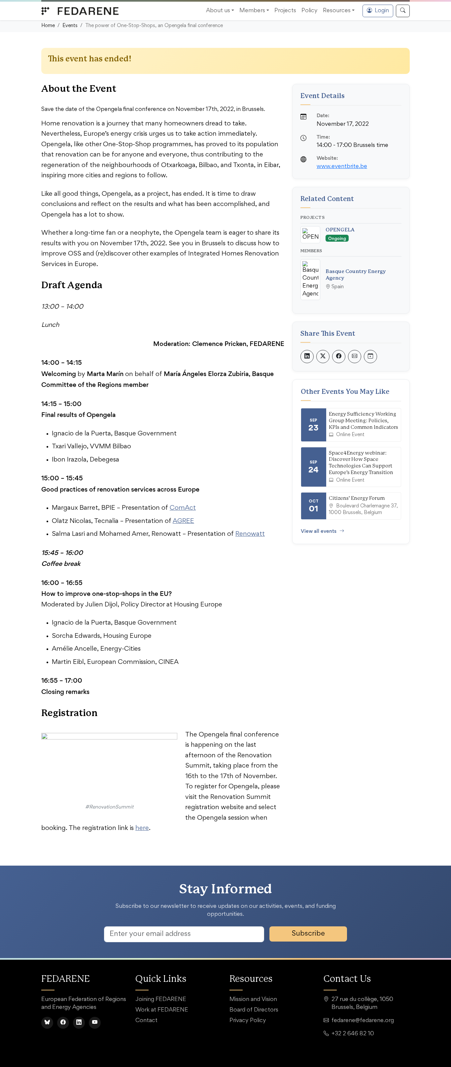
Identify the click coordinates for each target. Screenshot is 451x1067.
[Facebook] (63, 1023)
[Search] (403, 11)
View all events (318, 531)
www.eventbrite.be (342, 166)
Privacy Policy (247, 1020)
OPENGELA (340, 229)
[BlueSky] (47, 1023)
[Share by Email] (354, 356)
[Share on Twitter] (323, 356)
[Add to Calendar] (370, 356)
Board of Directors (253, 1010)
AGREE (183, 521)
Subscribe (308, 934)
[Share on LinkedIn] (307, 356)
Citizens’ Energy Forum (357, 498)
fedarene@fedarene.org (362, 1020)
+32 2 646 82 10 (352, 1034)
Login (382, 11)
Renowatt (250, 534)
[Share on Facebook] (338, 356)
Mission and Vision (253, 999)
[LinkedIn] (79, 1023)
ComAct (183, 508)
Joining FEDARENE (160, 999)
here (142, 828)
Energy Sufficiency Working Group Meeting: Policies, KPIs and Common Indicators (363, 421)
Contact (146, 1020)
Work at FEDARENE (161, 1010)
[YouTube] (95, 1023)
